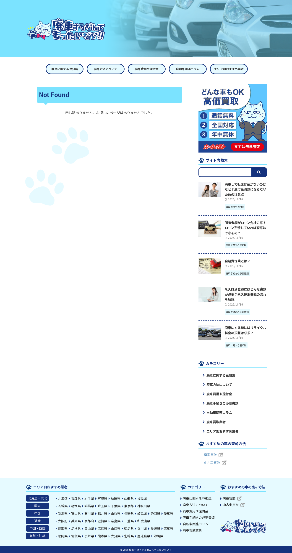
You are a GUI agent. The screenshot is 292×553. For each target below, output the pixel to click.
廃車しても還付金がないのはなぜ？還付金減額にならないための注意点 (245, 189)
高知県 (168, 528)
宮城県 (102, 498)
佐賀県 (76, 536)
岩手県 (89, 498)
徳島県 (129, 528)
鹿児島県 (143, 536)
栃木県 (76, 506)
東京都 (129, 506)
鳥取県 (63, 528)
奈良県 (115, 521)
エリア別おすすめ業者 (229, 69)
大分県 (115, 536)
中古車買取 (212, 462)
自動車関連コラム (188, 69)
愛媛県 (155, 528)
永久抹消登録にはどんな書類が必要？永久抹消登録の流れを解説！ (245, 294)
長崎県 (89, 536)
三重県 (129, 521)
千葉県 (115, 506)
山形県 (129, 498)
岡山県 (89, 528)
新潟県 (63, 513)
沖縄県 (158, 536)
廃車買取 (210, 454)
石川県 (89, 513)
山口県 (115, 528)
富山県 (76, 513)
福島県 (142, 498)
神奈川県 (143, 506)
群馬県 (89, 506)
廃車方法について (105, 69)
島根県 (76, 528)
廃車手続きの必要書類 (222, 403)
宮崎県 (129, 536)
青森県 (76, 498)
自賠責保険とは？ (237, 260)
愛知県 (168, 513)
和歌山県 (143, 521)
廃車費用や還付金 (147, 69)
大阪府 (63, 521)
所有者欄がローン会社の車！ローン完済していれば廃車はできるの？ (245, 227)
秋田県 (115, 498)
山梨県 (115, 513)
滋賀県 (102, 521)
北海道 (63, 498)
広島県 (102, 528)
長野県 (129, 513)
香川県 (142, 528)
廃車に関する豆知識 (64, 69)
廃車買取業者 (216, 421)
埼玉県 (102, 506)
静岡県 (155, 513)
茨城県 (63, 506)
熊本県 (102, 536)
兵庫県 (76, 521)
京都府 (89, 521)
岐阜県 (142, 513)
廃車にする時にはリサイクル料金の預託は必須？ (245, 330)
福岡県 (63, 536)
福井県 (102, 513)
